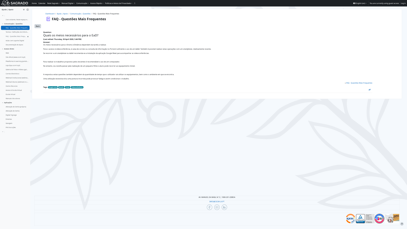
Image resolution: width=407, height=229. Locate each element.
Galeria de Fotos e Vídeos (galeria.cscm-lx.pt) (17, 69)
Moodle (61, 87)
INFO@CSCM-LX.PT (216, 201)
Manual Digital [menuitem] (67, 3)
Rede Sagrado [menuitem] (53, 3)
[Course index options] (24, 9)
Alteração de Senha (13, 111)
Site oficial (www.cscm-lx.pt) (15, 57)
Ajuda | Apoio (62, 14)
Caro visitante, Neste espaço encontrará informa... (17, 20)
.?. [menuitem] (134, 3)
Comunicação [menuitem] (81, 3)
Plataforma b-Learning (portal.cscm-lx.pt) (17, 61)
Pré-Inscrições (11, 127)
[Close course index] (27, 9)
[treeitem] (15, 17)
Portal (68, 87)
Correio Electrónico (12, 74)
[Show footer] (402, 224)
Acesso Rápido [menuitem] (96, 3)
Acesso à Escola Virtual (14, 90)
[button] (360, 3)
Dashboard (49, 14)
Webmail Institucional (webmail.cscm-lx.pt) (17, 78)
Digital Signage (11, 115)
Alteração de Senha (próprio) (16, 107)
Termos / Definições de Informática (17, 32)
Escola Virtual (10, 94)
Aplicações (8, 103)
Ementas (9, 119)
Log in (403, 3)
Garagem (9, 123)
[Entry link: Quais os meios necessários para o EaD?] (370, 90)
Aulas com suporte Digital (15, 41)
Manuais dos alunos (13, 98)
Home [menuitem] (34, 3)
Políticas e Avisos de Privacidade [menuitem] (118, 3)
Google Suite (53, 87)
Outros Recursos (11, 86)
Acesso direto (9, 49)
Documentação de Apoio (14, 45)
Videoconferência (77, 87)
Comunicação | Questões (13, 24)
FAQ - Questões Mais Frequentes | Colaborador (16, 36)
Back (38, 26)
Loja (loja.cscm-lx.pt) (13, 65)
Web (7, 53)
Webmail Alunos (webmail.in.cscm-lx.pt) (17, 82)
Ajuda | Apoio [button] (7, 9)
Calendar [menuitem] (42, 3)
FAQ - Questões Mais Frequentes (17, 28)
